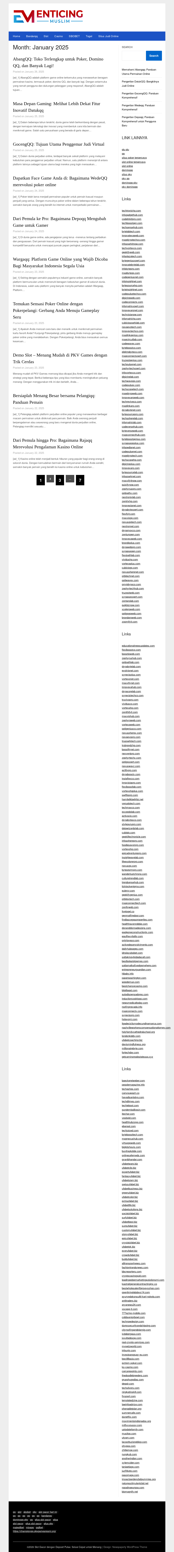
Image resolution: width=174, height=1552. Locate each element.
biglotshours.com (131, 1147)
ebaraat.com (129, 1126)
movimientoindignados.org (136, 1421)
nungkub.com (129, 1454)
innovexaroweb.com (133, 397)
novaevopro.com (131, 737)
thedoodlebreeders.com (135, 1375)
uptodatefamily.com (132, 1429)
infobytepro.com (131, 268)
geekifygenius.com (132, 894)
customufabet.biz (131, 1230)
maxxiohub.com (131, 716)
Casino (58, 36)
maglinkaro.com (131, 405)
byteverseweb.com (132, 430)
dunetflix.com (129, 1416)
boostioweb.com (131, 653)
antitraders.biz (129, 1300)
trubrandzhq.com (131, 745)
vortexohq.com (130, 849)
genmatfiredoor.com (133, 915)
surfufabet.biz (129, 1217)
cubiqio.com (128, 832)
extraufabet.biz (130, 1201)
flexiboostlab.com (131, 786)
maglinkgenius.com (132, 335)
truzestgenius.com (132, 360)
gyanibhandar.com (132, 1159)
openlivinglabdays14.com (136, 1292)
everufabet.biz (129, 1250)
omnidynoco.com (131, 584)
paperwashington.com (134, 977)
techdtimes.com (131, 1101)
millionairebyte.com (132, 1048)
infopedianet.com (131, 447)
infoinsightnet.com (132, 281)
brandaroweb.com (132, 617)
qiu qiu (125, 149)
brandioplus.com (131, 542)
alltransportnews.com (134, 1263)
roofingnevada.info (132, 1006)
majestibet (18, 1527)
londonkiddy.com (131, 1036)
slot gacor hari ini (48, 1512)
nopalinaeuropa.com (133, 1487)
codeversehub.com (132, 426)
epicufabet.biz (129, 1238)
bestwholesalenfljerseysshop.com (141, 1288)
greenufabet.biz (130, 1192)
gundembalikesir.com (133, 1109)
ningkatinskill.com (132, 1392)
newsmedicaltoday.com (135, 1002)
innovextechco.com (133, 331)
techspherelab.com (132, 418)
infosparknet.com (131, 476)
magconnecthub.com (133, 434)
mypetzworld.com (132, 1346)
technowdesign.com (133, 1321)
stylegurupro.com (131, 824)
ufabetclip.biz (129, 1167)
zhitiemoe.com (130, 1450)
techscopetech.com (133, 389)
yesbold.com (129, 1117)
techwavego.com (131, 381)
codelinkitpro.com (131, 219)
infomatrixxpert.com (133, 306)
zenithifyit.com (130, 712)
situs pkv (127, 174)
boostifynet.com (131, 749)
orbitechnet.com (131, 576)
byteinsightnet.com (132, 289)
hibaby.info (128, 973)
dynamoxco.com (131, 530)
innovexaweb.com (132, 538)
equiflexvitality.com (132, 936)
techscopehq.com (132, 459)
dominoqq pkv (129, 182)
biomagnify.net (130, 1491)
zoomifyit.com (129, 621)
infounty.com (129, 1350)
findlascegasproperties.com (137, 919)
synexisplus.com (131, 674)
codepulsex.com (131, 385)
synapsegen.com (131, 551)
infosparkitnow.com (132, 243)
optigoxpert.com (131, 761)
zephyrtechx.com (131, 757)
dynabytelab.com (131, 666)
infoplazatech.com (132, 256)
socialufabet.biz (130, 1213)
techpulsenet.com (132, 364)
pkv (35, 1512)
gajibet (39, 1527)
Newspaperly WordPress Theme (129, 1547)
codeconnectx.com (132, 302)
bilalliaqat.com (129, 990)
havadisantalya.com (133, 1097)
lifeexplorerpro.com (132, 861)
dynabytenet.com (131, 410)
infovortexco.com (131, 372)
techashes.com (130, 1089)
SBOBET (74, 36)
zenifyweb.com (130, 907)
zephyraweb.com (131, 720)
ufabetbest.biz (129, 1221)
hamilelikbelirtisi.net (132, 799)
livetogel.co (128, 911)
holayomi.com (129, 1019)
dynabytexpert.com (132, 509)
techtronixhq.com (131, 210)
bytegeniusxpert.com (133, 260)
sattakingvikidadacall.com (136, 957)
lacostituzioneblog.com (134, 1441)
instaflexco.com (131, 778)
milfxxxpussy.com (132, 1425)
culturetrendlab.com (133, 878)
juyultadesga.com (131, 1338)
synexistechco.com (133, 695)
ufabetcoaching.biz (132, 1040)
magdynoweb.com (132, 393)
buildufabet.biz (130, 1259)
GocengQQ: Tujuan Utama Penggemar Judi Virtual (58, 144)
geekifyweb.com (131, 252)
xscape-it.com (130, 1309)
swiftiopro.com (130, 795)
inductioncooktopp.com (134, 998)
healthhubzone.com (133, 1122)
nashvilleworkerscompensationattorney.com (146, 1027)
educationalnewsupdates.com (138, 645)
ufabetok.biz (128, 1246)
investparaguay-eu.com (135, 1354)
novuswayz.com (131, 766)
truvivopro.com (130, 699)
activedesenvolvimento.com (137, 944)
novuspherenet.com (133, 572)
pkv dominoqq (129, 186)
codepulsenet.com (132, 451)
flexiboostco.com (131, 649)
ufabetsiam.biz (130, 1180)
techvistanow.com (132, 314)
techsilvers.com (131, 1387)
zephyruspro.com (131, 488)
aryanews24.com (131, 1304)
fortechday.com (130, 1052)
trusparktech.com (131, 741)
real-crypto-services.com (136, 1342)
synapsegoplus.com (133, 443)
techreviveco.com (132, 401)
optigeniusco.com (131, 728)
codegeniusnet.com (133, 277)
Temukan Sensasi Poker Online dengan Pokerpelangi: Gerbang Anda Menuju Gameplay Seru (56, 310)
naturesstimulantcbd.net (135, 1483)
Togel (89, 36)
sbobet (27, 1512)
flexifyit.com (128, 513)
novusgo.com (129, 865)
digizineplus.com (131, 464)
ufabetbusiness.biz (132, 1188)
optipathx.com (129, 493)
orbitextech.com (131, 899)
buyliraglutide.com (132, 1151)
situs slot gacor (43, 1519)
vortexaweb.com (131, 724)
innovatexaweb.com (133, 235)
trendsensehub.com (133, 882)
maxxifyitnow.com (132, 480)
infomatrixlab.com (132, 422)
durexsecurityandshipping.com (139, 1325)
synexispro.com (131, 1015)
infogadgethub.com (132, 215)
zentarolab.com (130, 601)
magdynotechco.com (133, 239)
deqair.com (128, 1383)
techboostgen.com (132, 223)
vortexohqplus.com (132, 791)
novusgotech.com (132, 522)
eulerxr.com (128, 890)
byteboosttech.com (132, 1134)
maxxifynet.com (131, 683)
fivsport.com (129, 1396)
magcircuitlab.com (132, 339)
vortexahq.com (130, 707)
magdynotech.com (132, 455)
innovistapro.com (131, 782)
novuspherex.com (132, 733)
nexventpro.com (131, 753)
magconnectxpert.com (134, 356)
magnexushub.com (132, 1138)
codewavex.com (131, 343)
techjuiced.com (130, 1130)
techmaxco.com (131, 807)
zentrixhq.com (130, 501)
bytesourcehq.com (132, 285)
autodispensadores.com (135, 994)
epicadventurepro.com (134, 853)
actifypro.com (129, 770)
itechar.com (128, 1113)
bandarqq (46, 1515)
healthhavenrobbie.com (135, 923)
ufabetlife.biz (129, 1205)
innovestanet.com (132, 505)
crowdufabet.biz (130, 1255)
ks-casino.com (130, 1367)
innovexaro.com (131, 468)
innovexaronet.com (132, 310)
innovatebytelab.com (133, 264)
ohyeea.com (129, 1446)
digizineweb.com (131, 297)
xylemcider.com (131, 1462)
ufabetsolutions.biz (132, 1209)
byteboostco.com (131, 347)
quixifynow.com (130, 484)
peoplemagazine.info (133, 1084)
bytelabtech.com (131, 231)
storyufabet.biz (130, 1234)
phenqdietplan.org (131, 1408)
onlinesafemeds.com (133, 1155)
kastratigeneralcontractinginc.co (139, 1284)
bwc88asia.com (130, 1358)
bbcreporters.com (132, 1271)
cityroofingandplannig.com (136, 1329)
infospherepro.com (132, 840)
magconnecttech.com (134, 903)
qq (123, 153)
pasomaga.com (130, 1475)
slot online (127, 166)
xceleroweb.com (131, 609)
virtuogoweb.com (131, 1143)
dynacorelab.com (131, 691)
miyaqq (30, 1527)
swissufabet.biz (130, 1184)
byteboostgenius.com (134, 439)
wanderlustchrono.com (134, 874)
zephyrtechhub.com (133, 588)
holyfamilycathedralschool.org (138, 1031)
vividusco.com (130, 703)
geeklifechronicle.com (134, 836)
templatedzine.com (132, 1400)
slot (19, 1512)
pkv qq (125, 178)
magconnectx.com (132, 1011)
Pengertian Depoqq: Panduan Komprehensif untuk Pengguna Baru (139, 121)
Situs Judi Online (108, 36)
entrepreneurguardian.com (136, 969)
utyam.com (128, 1437)
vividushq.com (130, 559)
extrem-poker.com (132, 1363)
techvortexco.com (132, 248)
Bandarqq (32, 36)
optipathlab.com (130, 662)
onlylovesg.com (130, 940)
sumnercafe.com (131, 1412)
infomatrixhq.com (131, 318)
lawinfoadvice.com (132, 1404)
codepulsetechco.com (134, 293)
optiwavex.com (130, 580)
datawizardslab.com (133, 828)
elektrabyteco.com (132, 351)
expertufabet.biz (131, 1171)
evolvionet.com (130, 670)
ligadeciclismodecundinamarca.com (142, 1023)
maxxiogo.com (130, 518)
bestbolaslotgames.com (135, 961)
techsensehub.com (132, 227)
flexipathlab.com (131, 555)
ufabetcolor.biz (130, 1197)
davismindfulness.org (133, 1044)
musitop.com (129, 1433)
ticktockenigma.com (133, 886)
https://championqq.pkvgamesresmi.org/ (34, 1531)
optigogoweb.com (131, 613)
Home (16, 36)
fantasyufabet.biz (131, 1176)
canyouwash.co (130, 1093)
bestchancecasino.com (135, 986)
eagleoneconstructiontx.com (137, 932)
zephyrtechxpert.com (133, 368)
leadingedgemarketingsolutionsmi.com (143, 1279)
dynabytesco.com (132, 820)
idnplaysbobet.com (132, 952)
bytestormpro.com (132, 869)
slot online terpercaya (133, 162)
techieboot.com (130, 1105)
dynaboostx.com (131, 774)
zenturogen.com (131, 534)
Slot (46, 36)
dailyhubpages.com (132, 948)
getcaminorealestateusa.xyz (137, 1056)
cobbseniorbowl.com (133, 1317)
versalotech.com (131, 803)
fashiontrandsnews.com (135, 1267)
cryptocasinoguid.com (134, 1275)
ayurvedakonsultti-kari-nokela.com (141, 1296)
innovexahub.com (132, 687)
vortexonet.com (130, 679)
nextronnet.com (130, 526)
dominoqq (127, 170)
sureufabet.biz (129, 1225)
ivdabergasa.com (131, 1333)
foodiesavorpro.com (133, 845)
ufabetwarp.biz (130, 1163)
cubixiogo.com (130, 567)
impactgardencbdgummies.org (139, 1479)
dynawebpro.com (131, 547)
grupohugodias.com (133, 1379)
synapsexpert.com (132, 596)
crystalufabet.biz (131, 1242)
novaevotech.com (132, 327)
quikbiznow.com (131, 605)
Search (127, 47)
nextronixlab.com (131, 497)
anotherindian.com (132, 1458)
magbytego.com (131, 273)
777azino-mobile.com (134, 1313)
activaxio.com (129, 815)
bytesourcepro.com (132, 414)
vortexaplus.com (131, 563)
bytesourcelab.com (132, 472)
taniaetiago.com (130, 1466)
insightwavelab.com (133, 857)
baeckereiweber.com (133, 1080)
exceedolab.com (131, 811)
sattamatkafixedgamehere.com (139, 965)
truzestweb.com (131, 592)
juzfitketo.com (129, 1470)
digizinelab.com (130, 376)
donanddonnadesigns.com (136, 928)
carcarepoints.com (132, 1371)
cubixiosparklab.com (133, 322)
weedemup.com (131, 982)
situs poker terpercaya (134, 157)
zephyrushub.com (132, 658)
